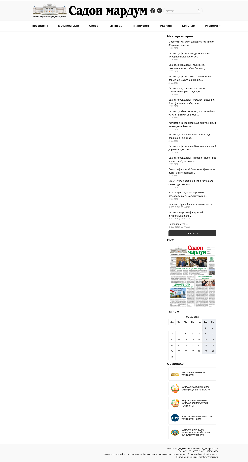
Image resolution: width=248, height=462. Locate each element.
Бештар (191, 233)
